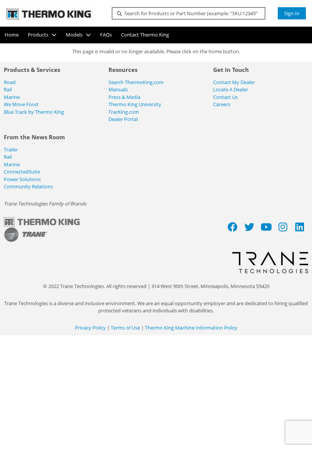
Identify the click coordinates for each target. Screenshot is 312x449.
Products (38, 34)
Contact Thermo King (145, 34)
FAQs (106, 34)
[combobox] (185, 13)
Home (12, 34)
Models (74, 34)
